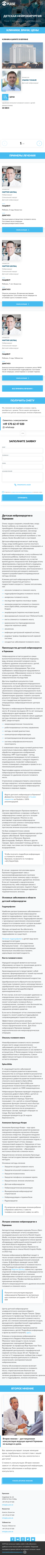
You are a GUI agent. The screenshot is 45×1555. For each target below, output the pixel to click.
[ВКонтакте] (17, 1539)
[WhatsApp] (36, 3)
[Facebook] (12, 1539)
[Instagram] (23, 1539)
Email (4, 463)
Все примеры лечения (22, 389)
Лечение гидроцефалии (12, 939)
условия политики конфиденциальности (21, 492)
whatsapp (9, 427)
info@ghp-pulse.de (7, 1505)
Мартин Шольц (18, 1269)
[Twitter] (28, 1539)
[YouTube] (33, 1539)
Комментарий (7, 471)
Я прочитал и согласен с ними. (23, 492)
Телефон (5, 455)
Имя (3, 447)
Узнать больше (21, 230)
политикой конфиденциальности (12, 1552)
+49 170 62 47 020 (13, 424)
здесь (28, 1333)
